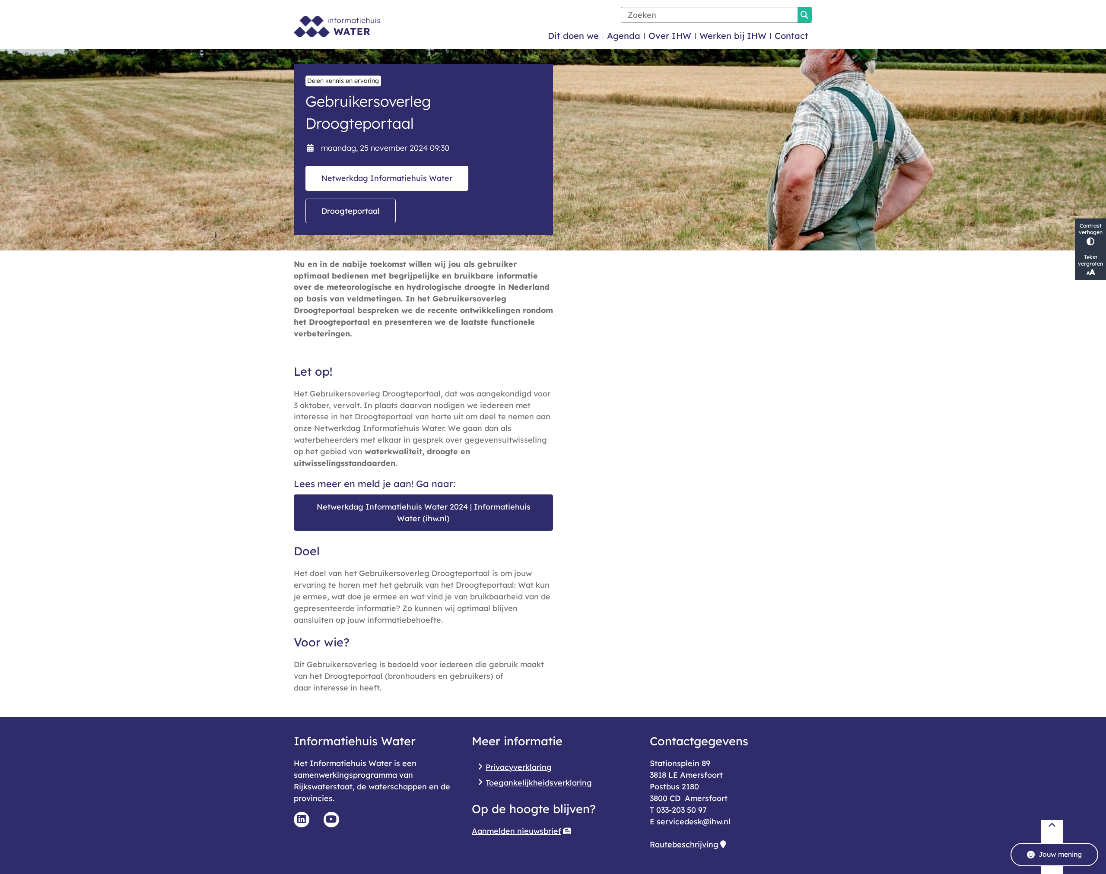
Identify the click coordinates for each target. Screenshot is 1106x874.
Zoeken (805, 15)
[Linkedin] (301, 819)
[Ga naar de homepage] (337, 26)
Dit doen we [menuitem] (573, 35)
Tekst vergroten (1090, 260)
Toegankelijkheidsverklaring (539, 782)
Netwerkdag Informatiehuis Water (386, 178)
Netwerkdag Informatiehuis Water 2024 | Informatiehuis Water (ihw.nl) (424, 512)
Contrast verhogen (1091, 228)
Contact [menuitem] (791, 35)
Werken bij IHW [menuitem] (732, 35)
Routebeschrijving (684, 844)
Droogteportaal (350, 210)
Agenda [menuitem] (623, 35)
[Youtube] (331, 819)
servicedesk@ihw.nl (694, 821)
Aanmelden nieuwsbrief (516, 831)
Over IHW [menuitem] (669, 35)
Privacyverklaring (519, 767)
